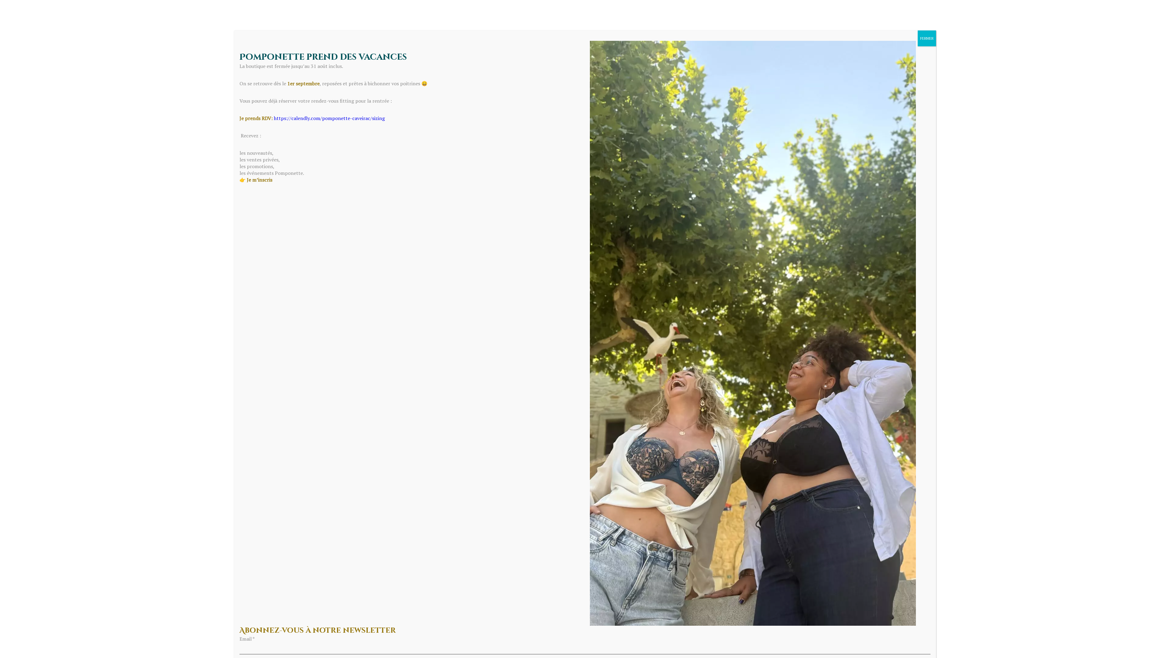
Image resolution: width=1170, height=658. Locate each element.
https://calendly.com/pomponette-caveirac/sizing (329, 118)
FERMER (927, 38)
